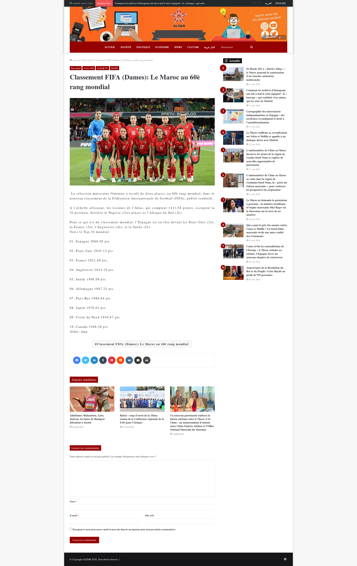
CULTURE (193, 47)
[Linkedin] (94, 360)
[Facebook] (77, 360)
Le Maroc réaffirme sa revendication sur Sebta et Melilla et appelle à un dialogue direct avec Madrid (266, 136)
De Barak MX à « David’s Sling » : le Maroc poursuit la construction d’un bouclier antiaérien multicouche (265, 74)
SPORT (178, 47)
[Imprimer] (146, 360)
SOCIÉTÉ (125, 47)
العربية (268, 3)
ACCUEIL (109, 47)
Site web (149, 515)
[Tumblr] (103, 360)
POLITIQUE (143, 47)
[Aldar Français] (178, 24)
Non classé (87, 60)
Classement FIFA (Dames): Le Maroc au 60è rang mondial (142, 344)
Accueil (76, 60)
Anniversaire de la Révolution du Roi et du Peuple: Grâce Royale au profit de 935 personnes (265, 271)
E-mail (74, 515)
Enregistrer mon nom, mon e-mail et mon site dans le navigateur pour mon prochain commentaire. (124, 529)
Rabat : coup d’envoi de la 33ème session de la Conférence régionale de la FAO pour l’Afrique (142, 418)
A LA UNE (88, 68)
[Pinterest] (111, 360)
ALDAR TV (102, 68)
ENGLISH (280, 3)
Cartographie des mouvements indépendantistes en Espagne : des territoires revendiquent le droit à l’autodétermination (265, 116)
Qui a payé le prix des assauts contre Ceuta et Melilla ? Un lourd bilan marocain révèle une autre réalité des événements (266, 230)
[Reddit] (120, 360)
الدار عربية (209, 47)
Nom (73, 501)
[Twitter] (85, 360)
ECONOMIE (162, 47)
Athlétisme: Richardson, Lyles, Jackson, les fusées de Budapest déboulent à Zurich (87, 418)
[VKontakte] (129, 360)
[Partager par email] (138, 360)
